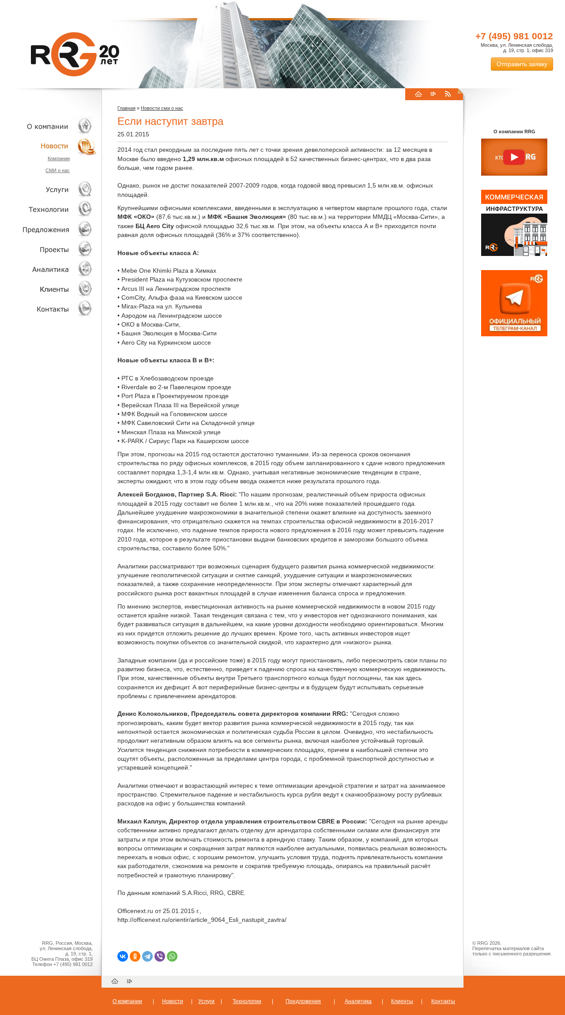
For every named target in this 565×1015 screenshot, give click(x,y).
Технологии (48, 209)
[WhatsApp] (172, 956)
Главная (126, 108)
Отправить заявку (522, 64)
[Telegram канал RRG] (514, 334)
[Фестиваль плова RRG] (514, 254)
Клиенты (48, 289)
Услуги (48, 189)
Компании (59, 158)
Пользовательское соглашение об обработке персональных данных (510, 961)
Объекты (48, 229)
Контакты (48, 309)
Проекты (48, 249)
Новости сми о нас (162, 108)
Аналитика (48, 269)
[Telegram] (147, 956)
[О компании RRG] (514, 158)
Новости (50, 146)
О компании (48, 126)
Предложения (303, 1001)
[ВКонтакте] (122, 956)
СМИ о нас (57, 170)
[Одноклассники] (135, 956)
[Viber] (159, 956)
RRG (75, 54)
